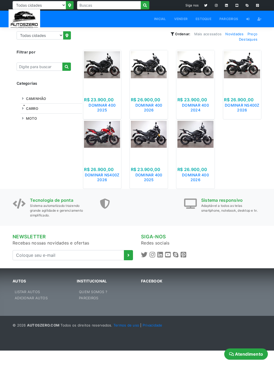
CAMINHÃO (35, 98)
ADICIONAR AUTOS (31, 298)
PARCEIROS (228, 19)
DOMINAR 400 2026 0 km (148, 110)
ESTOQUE (203, 19)
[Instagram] (216, 5)
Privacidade (152, 325)
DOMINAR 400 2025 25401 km (148, 180)
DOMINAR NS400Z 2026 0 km (242, 110)
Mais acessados (208, 34)
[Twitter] (205, 5)
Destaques (248, 39)
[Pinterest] (257, 5)
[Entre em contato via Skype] (247, 5)
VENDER (181, 19)
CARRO (31, 108)
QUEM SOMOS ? (93, 292)
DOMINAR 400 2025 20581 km (102, 110)
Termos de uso (126, 325)
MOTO (31, 118)
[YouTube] (237, 5)
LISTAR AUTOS (27, 292)
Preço (252, 34)
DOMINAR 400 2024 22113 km (195, 110)
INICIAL (160, 19)
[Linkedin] (226, 5)
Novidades (234, 34)
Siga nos (192, 5)
